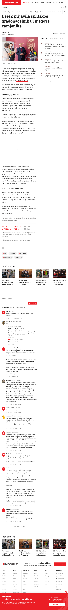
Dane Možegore (10, 321)
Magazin (26, 570)
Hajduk (14, 578)
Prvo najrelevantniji (19, 307)
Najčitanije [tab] (54, 38)
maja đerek (18, 257)
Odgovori (36, 584)
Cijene (61, 2)
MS (3, 455)
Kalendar (4, 592)
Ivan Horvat (9, 432)
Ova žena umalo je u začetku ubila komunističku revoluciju (55, 60)
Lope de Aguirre (14, 329)
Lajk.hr (36, 578)
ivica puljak (22, 253)
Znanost (4, 589)
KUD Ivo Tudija (10, 407)
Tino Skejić (9, 509)
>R (3, 349)
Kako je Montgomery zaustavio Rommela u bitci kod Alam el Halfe (55, 53)
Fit (24, 589)
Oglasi (55, 2)
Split (4, 253)
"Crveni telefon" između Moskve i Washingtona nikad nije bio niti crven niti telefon (55, 45)
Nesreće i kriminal (51, 12)
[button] (4, 273)
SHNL (14, 581)
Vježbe (36, 581)
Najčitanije (18, 12)
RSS (46, 584)
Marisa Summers (11, 454)
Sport (43, 2)
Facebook (60, 573)
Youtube (60, 576)
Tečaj (46, 573)
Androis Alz (13, 340)
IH (3, 433)
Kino (46, 578)
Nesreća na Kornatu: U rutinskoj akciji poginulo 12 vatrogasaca (54, 75)
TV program (48, 576)
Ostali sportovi (16, 592)
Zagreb (42, 12)
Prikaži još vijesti (53, 82)
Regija (36, 12)
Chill (24, 592)
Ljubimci (25, 578)
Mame (25, 584)
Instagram (61, 578)
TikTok (60, 581)
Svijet (31, 12)
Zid (32, 2)
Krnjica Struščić (10, 468)
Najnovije (10, 12)
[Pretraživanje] (65, 7)
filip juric (8, 311)
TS (3, 510)
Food (24, 581)
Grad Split (13, 253)
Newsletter (58, 589)
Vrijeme (47, 581)
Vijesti (37, 2)
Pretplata (26, 2)
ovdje (10, 234)
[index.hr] (11, 2)
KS (3, 469)
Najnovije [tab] (44, 38)
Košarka (15, 584)
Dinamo (15, 576)
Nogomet (15, 573)
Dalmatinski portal (22, 80)
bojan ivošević (7, 257)
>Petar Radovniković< (12, 348)
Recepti (36, 576)
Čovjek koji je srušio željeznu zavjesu (53, 68)
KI (3, 409)
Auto (24, 586)
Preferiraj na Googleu (59, 33)
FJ (3, 312)
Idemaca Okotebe (11, 416)
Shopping (25, 573)
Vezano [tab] (61, 38)
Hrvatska (25, 12)
